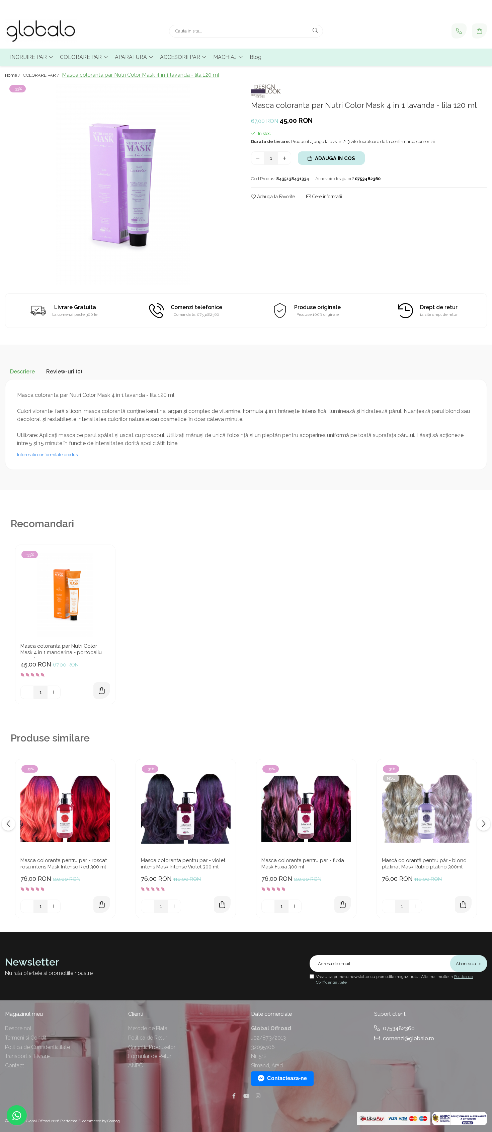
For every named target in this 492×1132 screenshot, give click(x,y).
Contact (14, 1065)
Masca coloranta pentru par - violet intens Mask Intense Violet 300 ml (183, 863)
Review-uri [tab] (64, 371)
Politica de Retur (147, 1038)
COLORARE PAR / (42, 75)
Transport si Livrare (27, 1056)
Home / (13, 75)
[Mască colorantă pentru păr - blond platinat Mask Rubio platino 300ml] (427, 809)
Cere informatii (326, 196)
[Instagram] (258, 1096)
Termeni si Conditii (27, 1038)
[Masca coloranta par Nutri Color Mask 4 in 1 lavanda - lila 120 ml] (123, 184)
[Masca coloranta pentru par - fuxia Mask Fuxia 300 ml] (306, 809)
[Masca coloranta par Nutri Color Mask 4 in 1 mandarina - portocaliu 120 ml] (65, 595)
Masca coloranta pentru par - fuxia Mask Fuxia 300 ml (302, 863)
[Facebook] (234, 1096)
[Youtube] (246, 1096)
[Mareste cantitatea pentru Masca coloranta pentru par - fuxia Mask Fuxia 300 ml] (295, 906)
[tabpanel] (123, 184)
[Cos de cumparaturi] (479, 31)
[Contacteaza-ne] (459, 31)
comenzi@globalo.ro (408, 1038)
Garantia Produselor (151, 1047)
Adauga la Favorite (275, 196)
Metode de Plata (147, 1028)
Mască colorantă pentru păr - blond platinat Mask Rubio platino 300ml (424, 863)
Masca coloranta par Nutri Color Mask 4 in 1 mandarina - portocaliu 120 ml (61, 650)
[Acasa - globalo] (47, 31)
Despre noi (18, 1028)
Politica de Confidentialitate (37, 1047)
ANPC (135, 1065)
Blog (255, 57)
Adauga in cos (334, 158)
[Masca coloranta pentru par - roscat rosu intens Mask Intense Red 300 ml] (65, 809)
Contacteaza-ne (287, 1078)
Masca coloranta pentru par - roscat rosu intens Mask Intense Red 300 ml (63, 863)
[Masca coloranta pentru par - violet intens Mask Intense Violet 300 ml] (186, 809)
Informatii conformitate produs (47, 454)
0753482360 (398, 1028)
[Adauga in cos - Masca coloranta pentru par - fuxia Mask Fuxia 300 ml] (342, 904)
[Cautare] (315, 31)
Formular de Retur (149, 1056)
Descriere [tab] (22, 371)
